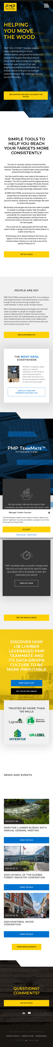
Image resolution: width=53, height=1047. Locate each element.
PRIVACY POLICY (13, 1036)
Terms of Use (21, 535)
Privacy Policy (32, 535)
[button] (49, 512)
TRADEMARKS (41, 1036)
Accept (27, 529)
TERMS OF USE (27, 1036)
